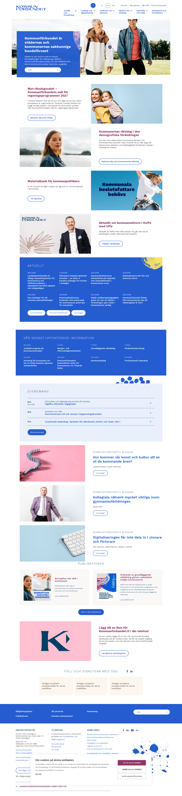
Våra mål (145, 5)
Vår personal (57, 711)
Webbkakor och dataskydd (97, 743)
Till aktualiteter (36, 313)
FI (102, 5)
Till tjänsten (36, 199)
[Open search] (93, 5)
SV (108, 5)
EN (113, 5)
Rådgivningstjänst (24, 711)
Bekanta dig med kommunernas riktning (120, 161)
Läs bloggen (100, 473)
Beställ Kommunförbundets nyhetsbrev (102, 734)
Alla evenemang (36, 432)
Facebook (127, 671)
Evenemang (92, 711)
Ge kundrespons (57, 744)
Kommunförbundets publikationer (100, 737)
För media (55, 750)
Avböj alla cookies (132, 769)
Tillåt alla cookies (132, 763)
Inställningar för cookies (132, 776)
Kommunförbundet (158, 5)
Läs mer (38, 774)
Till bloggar (78, 313)
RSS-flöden (91, 740)
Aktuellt (124, 5)
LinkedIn (131, 671)
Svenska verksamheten (62, 716)
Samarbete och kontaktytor (159, 12)
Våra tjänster (135, 5)
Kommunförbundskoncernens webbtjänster (43, 786)
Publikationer (22, 716)
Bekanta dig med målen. (41, 118)
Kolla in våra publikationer (91, 612)
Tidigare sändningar (111, 244)
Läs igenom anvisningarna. (114, 653)
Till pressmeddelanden (58, 313)
